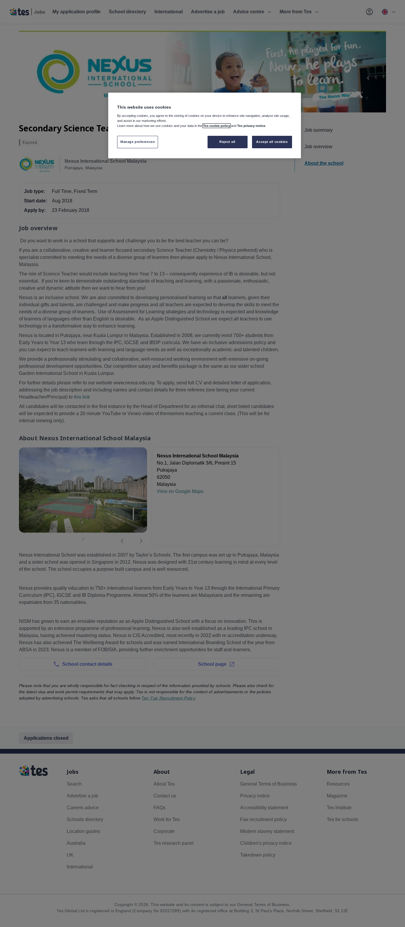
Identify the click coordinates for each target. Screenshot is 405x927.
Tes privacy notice (251, 126)
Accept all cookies (272, 142)
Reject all (227, 142)
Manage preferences (137, 142)
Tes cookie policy (216, 126)
